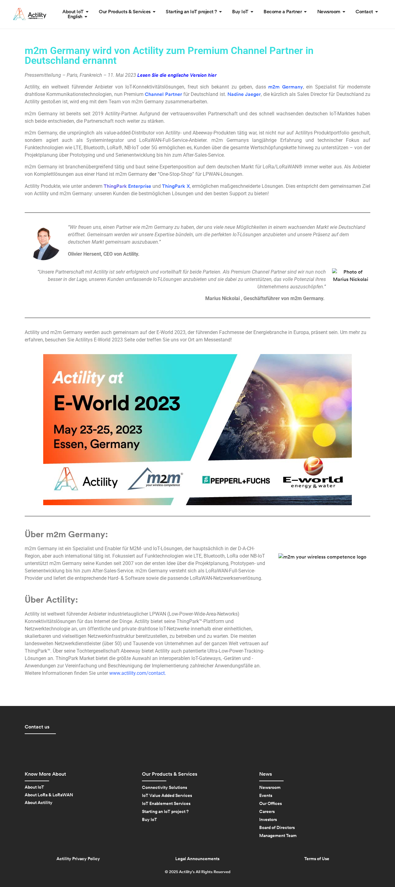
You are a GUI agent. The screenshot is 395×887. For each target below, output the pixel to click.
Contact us (37, 726)
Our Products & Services (169, 774)
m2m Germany (285, 87)
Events (265, 796)
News (265, 774)
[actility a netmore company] (29, 14)
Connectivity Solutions (164, 788)
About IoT (34, 787)
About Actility (38, 803)
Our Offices (270, 804)
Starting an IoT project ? (165, 812)
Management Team (278, 836)
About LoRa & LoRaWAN (49, 795)
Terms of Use (316, 859)
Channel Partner (163, 94)
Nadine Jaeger (244, 94)
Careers (267, 812)
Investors (268, 820)
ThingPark (127, 186)
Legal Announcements (197, 859)
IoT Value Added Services (167, 796)
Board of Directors (277, 828)
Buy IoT (149, 820)
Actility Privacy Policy (78, 859)
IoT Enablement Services (166, 804)
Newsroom (270, 788)
